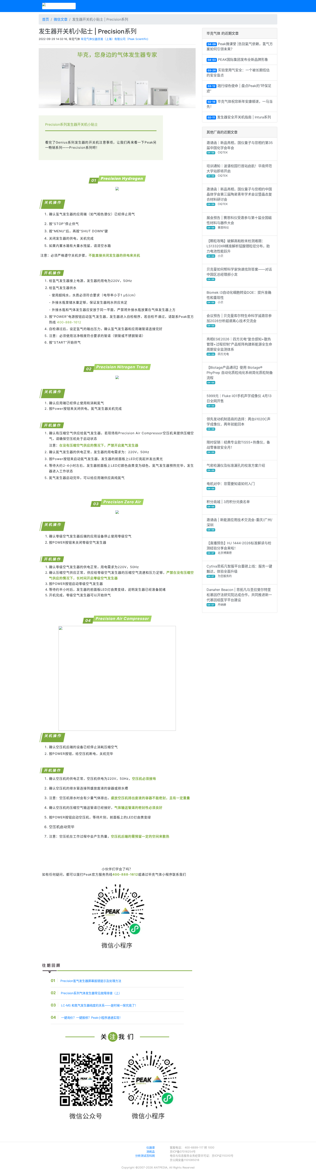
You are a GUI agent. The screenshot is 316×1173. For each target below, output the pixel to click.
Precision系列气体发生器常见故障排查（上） (91, 993)
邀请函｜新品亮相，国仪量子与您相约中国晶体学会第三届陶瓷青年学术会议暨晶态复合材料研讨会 (239, 196)
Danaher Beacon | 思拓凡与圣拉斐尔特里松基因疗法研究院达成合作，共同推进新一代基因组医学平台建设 (239, 596)
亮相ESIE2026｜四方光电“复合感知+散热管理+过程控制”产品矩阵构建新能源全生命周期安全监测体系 (239, 346)
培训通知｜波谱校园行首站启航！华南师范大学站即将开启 (239, 170)
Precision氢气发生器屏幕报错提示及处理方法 (90, 981)
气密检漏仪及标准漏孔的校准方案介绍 (236, 467)
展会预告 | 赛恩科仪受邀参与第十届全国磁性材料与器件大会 (239, 222)
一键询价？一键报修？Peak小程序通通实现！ (91, 1017)
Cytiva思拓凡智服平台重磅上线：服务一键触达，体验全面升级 (239, 571)
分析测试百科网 (145, 1155)
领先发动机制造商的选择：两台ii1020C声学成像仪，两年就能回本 (238, 423)
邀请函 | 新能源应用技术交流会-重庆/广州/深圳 (239, 524)
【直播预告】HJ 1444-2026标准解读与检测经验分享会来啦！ (239, 547)
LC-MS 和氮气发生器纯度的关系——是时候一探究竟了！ (99, 1005)
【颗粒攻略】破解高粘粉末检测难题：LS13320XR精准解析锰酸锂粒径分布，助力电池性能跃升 (238, 248)
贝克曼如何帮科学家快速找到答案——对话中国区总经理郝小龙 (239, 273)
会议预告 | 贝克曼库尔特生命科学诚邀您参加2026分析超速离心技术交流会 (239, 320)
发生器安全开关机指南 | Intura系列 (239, 117)
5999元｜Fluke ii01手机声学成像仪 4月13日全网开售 (239, 400)
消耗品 (150, 1151)
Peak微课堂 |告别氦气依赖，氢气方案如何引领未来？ (240, 46)
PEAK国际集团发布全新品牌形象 (238, 59)
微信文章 (60, 19)
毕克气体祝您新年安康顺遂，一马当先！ (240, 104)
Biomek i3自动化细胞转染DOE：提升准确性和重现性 (239, 297)
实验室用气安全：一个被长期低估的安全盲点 (238, 72)
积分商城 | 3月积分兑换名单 (228, 504)
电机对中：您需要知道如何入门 (231, 486)
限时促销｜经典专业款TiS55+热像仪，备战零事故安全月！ (238, 446)
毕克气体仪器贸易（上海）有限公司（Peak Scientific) (114, 39)
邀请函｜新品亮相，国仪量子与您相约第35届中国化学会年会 (240, 147)
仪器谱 (150, 1147)
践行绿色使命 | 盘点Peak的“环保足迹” (239, 88)
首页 (45, 19)
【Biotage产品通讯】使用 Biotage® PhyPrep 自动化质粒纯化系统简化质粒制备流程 (240, 374)
